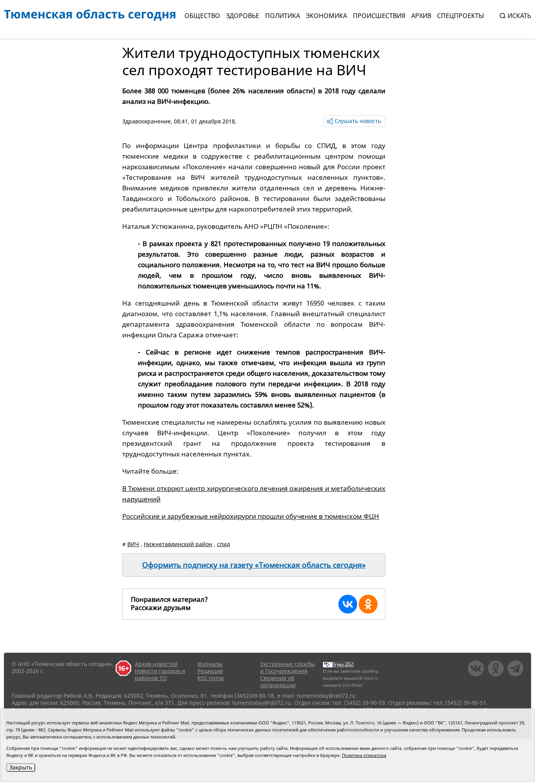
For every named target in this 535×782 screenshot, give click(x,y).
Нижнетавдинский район (178, 544)
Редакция (210, 671)
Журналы (209, 664)
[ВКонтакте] (347, 604)
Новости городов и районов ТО (160, 674)
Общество (202, 15)
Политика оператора (364, 755)
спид (223, 544)
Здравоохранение (146, 121)
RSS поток (210, 678)
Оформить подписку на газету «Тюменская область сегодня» (254, 565)
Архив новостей (156, 664)
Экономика (326, 15)
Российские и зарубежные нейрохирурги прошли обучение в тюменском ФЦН (250, 516)
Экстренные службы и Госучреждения (287, 667)
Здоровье (242, 15)
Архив (421, 15)
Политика (282, 15)
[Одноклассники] (368, 604)
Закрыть (20, 767)
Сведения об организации (278, 681)
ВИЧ (133, 544)
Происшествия (379, 15)
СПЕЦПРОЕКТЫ (460, 15)
